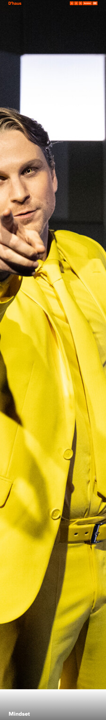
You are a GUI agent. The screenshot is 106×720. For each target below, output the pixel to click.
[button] (72, 3)
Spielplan (87, 3)
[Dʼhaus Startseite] (15, 3)
